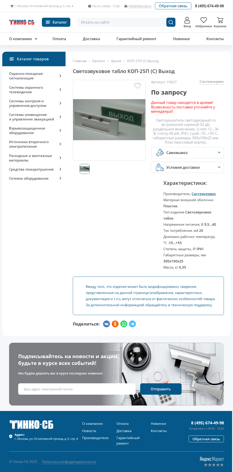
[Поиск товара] (170, 22)
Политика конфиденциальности (69, 461)
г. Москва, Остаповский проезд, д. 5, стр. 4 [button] (44, 6)
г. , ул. (46, 437)
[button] (173, 5)
